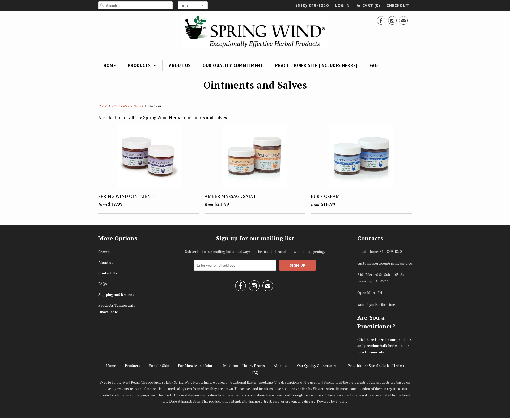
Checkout (397, 5)
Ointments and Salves (255, 84)
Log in (342, 5)
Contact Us (107, 272)
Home (110, 65)
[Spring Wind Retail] (255, 33)
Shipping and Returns (116, 294)
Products (139, 65)
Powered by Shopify (332, 401)
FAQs (102, 283)
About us (180, 65)
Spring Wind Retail (126, 382)
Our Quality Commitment (233, 65)
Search (104, 251)
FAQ (373, 65)
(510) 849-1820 (312, 5)
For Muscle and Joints (196, 365)
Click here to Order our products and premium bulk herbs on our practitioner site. (384, 346)
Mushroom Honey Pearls (244, 365)
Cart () (370, 5)
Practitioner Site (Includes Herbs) (316, 65)
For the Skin (159, 365)
